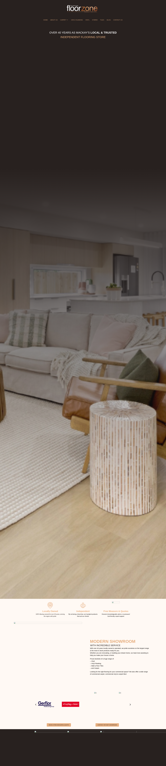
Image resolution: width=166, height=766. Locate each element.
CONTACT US (118, 20)
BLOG (109, 20)
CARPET (63, 20)
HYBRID (95, 20)
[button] (36, 704)
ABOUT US (54, 20)
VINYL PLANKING (77, 20)
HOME (45, 20)
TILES (102, 20)
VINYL (87, 20)
